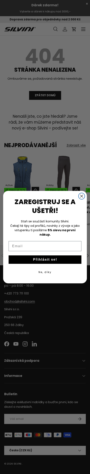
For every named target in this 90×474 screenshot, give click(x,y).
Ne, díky (45, 272)
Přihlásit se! (45, 259)
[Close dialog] (81, 196)
